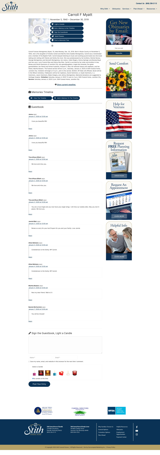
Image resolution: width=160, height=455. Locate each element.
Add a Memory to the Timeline (64, 28)
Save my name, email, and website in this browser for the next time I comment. (56, 361)
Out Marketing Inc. (96, 447)
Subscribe (119, 53)
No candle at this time (40, 378)
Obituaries (116, 9)
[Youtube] (137, 431)
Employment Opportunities (120, 433)
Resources (151, 9)
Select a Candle (37, 367)
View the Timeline (39, 98)
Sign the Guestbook (61, 32)
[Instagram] (137, 434)
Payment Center (121, 437)
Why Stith (104, 9)
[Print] (52, 45)
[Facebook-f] (137, 427)
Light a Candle (59, 24)
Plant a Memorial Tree (61, 40)
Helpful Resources (122, 427)
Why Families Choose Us (105, 427)
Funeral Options (103, 429)
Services (125, 9)
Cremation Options (104, 432)
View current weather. (66, 84)
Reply (30, 128)
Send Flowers (59, 36)
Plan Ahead (138, 9)
